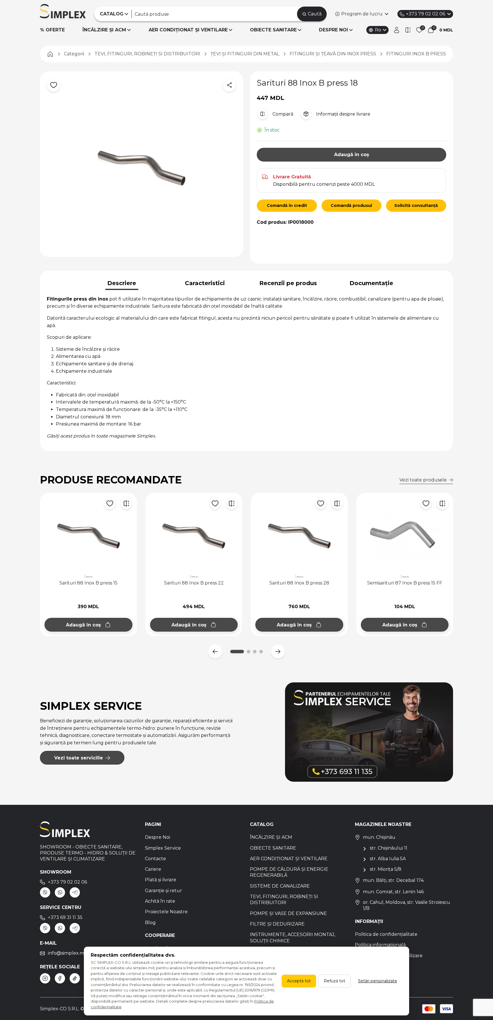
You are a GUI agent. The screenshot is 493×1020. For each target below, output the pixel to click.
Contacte (155, 858)
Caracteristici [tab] (205, 283)
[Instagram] (45, 978)
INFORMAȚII (369, 921)
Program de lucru (362, 14)
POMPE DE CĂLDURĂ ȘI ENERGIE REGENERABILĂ (289, 872)
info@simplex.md (67, 953)
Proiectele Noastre (166, 911)
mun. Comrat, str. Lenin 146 (393, 891)
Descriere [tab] (121, 283)
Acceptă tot (299, 980)
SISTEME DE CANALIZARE (280, 886)
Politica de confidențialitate (386, 934)
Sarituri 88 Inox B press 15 (88, 583)
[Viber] (45, 892)
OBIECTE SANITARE (273, 30)
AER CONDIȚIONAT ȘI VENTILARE (188, 30)
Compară (282, 114)
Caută (315, 14)
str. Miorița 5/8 (385, 869)
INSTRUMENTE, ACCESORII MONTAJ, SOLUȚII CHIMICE (292, 937)
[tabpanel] (246, 367)
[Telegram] (75, 892)
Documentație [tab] (371, 283)
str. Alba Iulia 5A (388, 858)
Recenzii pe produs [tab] (288, 283)
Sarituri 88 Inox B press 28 (299, 583)
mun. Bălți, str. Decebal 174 (393, 880)
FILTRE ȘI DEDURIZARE (277, 924)
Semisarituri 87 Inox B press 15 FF (404, 583)
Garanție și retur (163, 890)
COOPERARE (160, 935)
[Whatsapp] (60, 892)
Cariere (153, 869)
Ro (378, 30)
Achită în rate (160, 901)
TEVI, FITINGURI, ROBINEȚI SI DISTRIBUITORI (284, 899)
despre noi (333, 30)
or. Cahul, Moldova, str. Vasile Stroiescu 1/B (406, 905)
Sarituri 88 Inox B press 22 (194, 583)
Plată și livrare (160, 879)
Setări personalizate (377, 980)
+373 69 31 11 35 (65, 917)
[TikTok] (75, 978)
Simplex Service (163, 848)
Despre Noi (157, 837)
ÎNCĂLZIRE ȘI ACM (104, 30)
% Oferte (52, 30)
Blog (150, 922)
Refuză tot (334, 980)
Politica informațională (380, 945)
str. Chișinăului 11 (388, 848)
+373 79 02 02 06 (425, 14)
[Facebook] (60, 978)
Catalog (262, 824)
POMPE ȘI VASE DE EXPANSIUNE (288, 913)
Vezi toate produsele (423, 480)
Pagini (153, 824)
